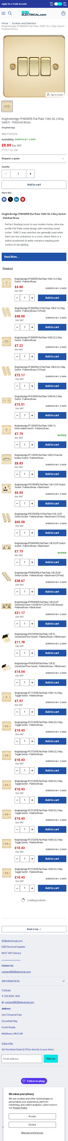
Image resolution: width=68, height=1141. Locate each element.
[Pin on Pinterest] (22, 199)
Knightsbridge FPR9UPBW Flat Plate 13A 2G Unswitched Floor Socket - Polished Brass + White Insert (40, 664)
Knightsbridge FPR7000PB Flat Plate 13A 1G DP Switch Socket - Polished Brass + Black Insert (40, 486)
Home (5, 23)
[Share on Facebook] (4, 199)
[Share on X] (10, 199)
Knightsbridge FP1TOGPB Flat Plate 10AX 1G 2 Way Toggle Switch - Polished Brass (38, 694)
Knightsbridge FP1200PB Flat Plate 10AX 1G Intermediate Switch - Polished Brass (35, 427)
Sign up (50, 1058)
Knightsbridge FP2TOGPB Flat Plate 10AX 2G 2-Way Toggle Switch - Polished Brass (39, 723)
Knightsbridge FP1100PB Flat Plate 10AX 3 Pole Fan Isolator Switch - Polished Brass (39, 456)
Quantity (6, 167)
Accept (32, 1116)
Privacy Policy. (20, 1107)
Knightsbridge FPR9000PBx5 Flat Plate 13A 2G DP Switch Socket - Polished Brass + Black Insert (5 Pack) (39, 574)
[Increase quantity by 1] (31, 174)
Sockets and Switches (24, 23)
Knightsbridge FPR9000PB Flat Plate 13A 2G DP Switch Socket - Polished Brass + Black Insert (40, 544)
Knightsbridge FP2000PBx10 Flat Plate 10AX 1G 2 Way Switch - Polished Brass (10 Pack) (40, 309)
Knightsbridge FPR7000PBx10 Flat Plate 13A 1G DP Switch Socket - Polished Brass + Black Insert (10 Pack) (40, 515)
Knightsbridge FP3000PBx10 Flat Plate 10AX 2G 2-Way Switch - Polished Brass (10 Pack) (40, 368)
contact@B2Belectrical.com (16, 971)
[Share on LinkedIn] (16, 199)
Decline (32, 1124)
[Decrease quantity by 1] (17, 298)
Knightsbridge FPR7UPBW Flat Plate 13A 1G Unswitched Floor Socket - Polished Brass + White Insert (40, 635)
